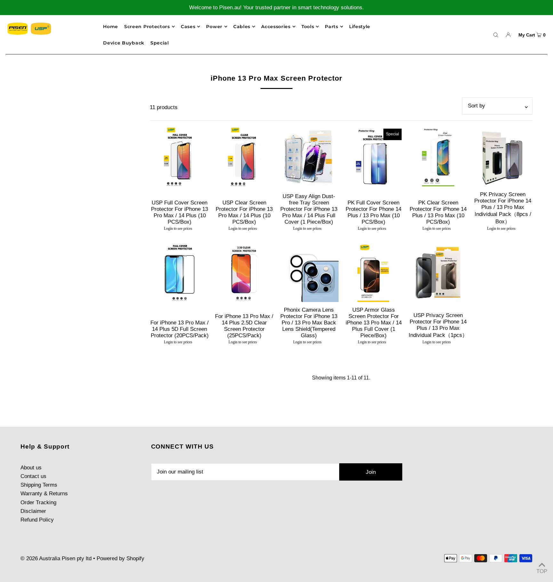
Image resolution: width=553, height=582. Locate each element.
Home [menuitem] (110, 26)
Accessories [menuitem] (276, 26)
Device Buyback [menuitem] (123, 43)
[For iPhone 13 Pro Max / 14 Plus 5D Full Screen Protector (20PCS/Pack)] (179, 272)
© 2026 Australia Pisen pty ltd (56, 558)
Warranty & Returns (44, 493)
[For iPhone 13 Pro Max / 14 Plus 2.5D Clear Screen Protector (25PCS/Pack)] (244, 272)
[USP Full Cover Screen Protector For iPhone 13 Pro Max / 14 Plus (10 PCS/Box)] (179, 157)
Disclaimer (33, 511)
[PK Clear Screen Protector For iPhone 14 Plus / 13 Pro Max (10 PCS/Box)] (438, 157)
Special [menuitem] (159, 43)
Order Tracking (38, 502)
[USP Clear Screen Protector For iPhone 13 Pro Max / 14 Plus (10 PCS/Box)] (244, 157)
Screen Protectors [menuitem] (147, 26)
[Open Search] (496, 34)
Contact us (33, 476)
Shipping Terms (38, 485)
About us (31, 468)
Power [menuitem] (214, 26)
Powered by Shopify (120, 558)
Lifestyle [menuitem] (359, 26)
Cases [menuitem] (188, 26)
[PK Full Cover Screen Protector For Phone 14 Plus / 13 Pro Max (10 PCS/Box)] (373, 157)
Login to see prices (178, 228)
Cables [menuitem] (241, 26)
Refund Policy (37, 520)
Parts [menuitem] (331, 26)
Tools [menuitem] (307, 26)
